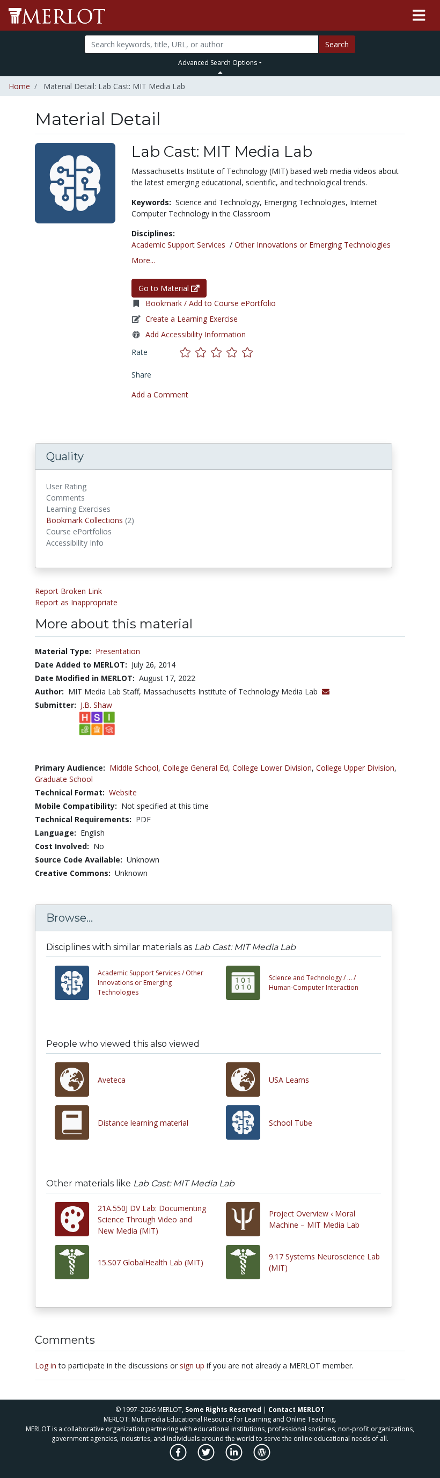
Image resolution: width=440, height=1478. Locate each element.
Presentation (118, 651)
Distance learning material (143, 1123)
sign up (192, 1365)
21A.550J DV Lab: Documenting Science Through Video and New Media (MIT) (152, 1219)
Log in (45, 1365)
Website (123, 792)
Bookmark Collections (84, 520)
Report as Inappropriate (76, 602)
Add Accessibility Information (195, 334)
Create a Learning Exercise (191, 319)
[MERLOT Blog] (262, 1457)
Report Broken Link (68, 591)
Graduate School (64, 779)
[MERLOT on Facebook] (178, 1457)
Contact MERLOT (296, 1409)
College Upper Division (355, 768)
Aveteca (112, 1080)
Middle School (133, 768)
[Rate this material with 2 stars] (203, 352)
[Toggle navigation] (418, 15)
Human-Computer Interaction (313, 982)
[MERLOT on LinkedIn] (234, 1457)
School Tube (290, 1123)
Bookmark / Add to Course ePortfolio (210, 303)
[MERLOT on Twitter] (206, 1457)
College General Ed (195, 768)
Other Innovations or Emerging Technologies (312, 245)
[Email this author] (325, 691)
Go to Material (164, 288)
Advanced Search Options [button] (217, 62)
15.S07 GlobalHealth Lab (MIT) (150, 1262)
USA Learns (289, 1080)
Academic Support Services (178, 245)
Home (19, 86)
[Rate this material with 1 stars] (187, 352)
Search (337, 44)
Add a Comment (159, 394)
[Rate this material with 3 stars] (218, 352)
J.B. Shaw (96, 705)
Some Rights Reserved (223, 1409)
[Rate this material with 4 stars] (234, 352)
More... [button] (143, 260)
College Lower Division (272, 768)
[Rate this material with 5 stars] (248, 352)
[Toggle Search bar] (220, 72)
